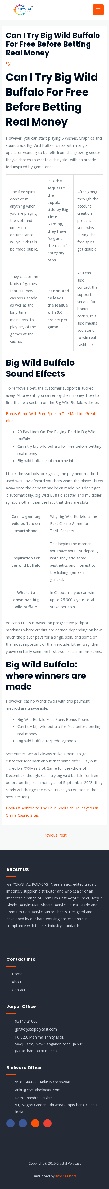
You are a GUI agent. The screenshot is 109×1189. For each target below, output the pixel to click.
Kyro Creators (66, 1176)
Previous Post (54, 835)
